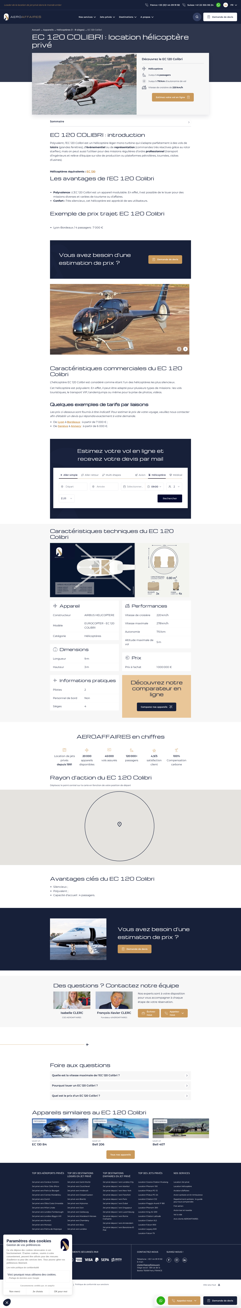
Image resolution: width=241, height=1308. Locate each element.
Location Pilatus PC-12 (148, 1190)
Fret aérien (178, 1206)
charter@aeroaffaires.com (148, 1265)
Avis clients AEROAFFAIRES (186, 1219)
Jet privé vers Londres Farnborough (47, 1212)
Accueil (36, 29)
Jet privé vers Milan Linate (43, 1208)
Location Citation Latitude (149, 1216)
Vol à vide (178, 1214)
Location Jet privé (181, 1182)
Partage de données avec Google (24, 1278)
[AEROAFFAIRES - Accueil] (22, 16)
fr (232, 5)
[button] (220, 17)
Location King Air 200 (147, 1212)
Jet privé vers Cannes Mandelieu (46, 1195)
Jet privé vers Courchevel (78, 1186)
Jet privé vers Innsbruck (77, 1190)
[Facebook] (169, 1260)
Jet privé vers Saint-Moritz (78, 1182)
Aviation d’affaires (181, 1190)
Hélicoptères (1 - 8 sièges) (70, 29)
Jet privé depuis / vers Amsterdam (118, 1223)
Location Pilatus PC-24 (148, 1195)
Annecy (76, 426)
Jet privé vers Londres (77, 1229)
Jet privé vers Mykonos (77, 1203)
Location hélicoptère (183, 1186)
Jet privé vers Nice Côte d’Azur (45, 1186)
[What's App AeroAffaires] (218, 5)
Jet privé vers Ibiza (75, 1225)
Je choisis (38, 1291)
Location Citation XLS (147, 1220)
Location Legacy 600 (147, 1229)
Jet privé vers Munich (41, 1220)
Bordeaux (73, 422)
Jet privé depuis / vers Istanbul (116, 1186)
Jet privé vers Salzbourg (78, 1212)
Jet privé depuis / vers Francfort (117, 1195)
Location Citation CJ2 (147, 1199)
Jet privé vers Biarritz (76, 1199)
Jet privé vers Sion (75, 1208)
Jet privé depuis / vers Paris (115, 1199)
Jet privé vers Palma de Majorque (47, 1229)
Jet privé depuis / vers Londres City (118, 1182)
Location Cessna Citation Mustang (153, 1182)
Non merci (14, 1291)
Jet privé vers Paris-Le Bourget (45, 1190)
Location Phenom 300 (148, 1208)
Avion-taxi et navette (183, 1210)
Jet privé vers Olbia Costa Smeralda (47, 1203)
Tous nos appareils (120, 1154)
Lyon (61, 422)
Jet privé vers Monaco (41, 1225)
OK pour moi (60, 1291)
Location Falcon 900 (147, 1225)
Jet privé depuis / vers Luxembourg (118, 1212)
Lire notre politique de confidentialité (23, 1267)
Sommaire (57, 121)
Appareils (48, 29)
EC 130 (91, 171)
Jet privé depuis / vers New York (117, 1190)
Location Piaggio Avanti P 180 (151, 1203)
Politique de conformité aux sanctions (92, 1284)
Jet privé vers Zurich (41, 1199)
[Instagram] (176, 1260)
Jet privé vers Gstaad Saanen (80, 1195)
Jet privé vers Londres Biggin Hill (46, 1216)
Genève (63, 426)
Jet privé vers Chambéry (78, 1220)
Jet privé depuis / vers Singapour (117, 1208)
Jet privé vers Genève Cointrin (45, 1182)
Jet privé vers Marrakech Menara (81, 1216)
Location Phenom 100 (148, 1186)
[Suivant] (185, 349)
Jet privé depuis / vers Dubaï (115, 1203)
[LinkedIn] (225, 5)
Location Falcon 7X (146, 1233)
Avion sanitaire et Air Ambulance (188, 1195)
